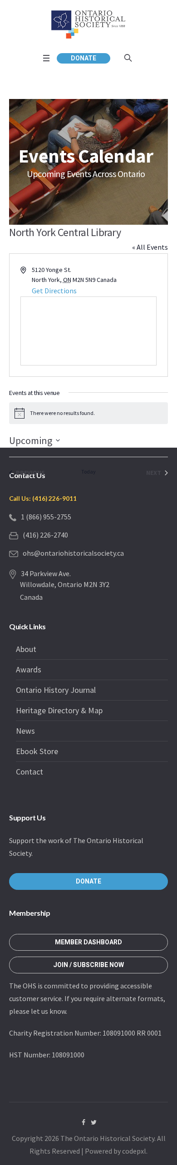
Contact (29, 771)
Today (88, 471)
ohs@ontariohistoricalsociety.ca (73, 553)
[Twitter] (93, 1122)
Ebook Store (37, 751)
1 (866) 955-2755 (46, 516)
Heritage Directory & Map (59, 710)
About (26, 649)
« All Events (150, 247)
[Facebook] (83, 1122)
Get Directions (54, 290)
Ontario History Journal (56, 690)
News (25, 731)
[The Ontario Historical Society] (88, 24)
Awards (28, 669)
